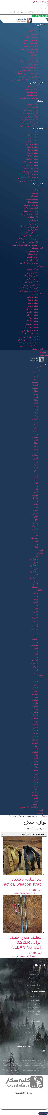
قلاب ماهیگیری (31, 95)
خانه (45, 816)
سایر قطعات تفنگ (30, 168)
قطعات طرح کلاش (30, 165)
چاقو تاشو (33, 55)
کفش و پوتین (32, 107)
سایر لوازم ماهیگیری (29, 98)
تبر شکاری (33, 58)
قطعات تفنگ (37, 128)
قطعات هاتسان (31, 159)
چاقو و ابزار (33, 64)
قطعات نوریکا (32, 144)
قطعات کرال (32, 135)
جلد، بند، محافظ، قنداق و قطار (25, 80)
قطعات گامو (32, 132)
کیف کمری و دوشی (29, 49)
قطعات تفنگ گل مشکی (28, 174)
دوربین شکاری (31, 37)
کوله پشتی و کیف (30, 43)
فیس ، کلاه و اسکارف (28, 122)
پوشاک (40, 101)
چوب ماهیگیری (31, 92)
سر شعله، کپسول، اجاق (28, 73)
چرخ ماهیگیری (31, 89)
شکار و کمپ (37, 24)
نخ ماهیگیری (32, 86)
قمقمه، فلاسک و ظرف (28, 70)
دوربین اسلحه (32, 34)
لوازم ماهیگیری (36, 83)
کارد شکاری (33, 52)
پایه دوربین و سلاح (30, 46)
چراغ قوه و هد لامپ (29, 67)
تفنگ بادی (34, 31)
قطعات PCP (32, 156)
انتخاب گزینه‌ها (20, 893)
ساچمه (35, 28)
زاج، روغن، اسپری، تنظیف (27, 76)
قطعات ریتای (32, 150)
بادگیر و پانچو (32, 104)
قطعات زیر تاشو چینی (28, 171)
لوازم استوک (37, 184)
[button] (47, 4)
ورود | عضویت (24, 1092)
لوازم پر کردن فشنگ (29, 61)
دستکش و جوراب (30, 116)
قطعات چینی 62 (31, 162)
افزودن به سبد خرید (20, 956)
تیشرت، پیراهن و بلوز (29, 125)
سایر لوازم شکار (31, 40)
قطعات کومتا (32, 147)
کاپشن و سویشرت (30, 119)
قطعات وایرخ (32, 141)
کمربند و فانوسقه (30, 113)
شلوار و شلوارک (31, 110)
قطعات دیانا (33, 138)
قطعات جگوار (32, 153)
